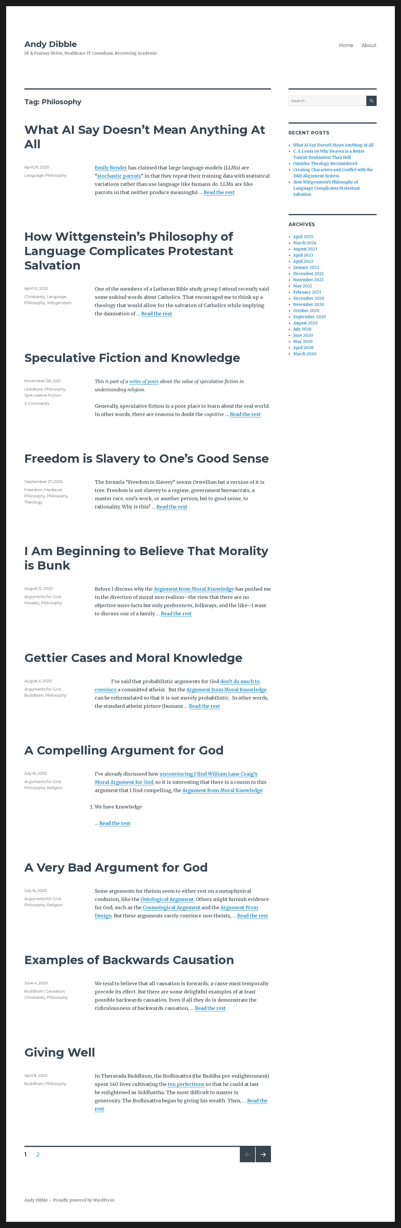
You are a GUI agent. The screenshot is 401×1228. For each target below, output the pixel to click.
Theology (33, 502)
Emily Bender (111, 168)
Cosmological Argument (172, 907)
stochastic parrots (119, 176)
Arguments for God (42, 596)
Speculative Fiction (42, 395)
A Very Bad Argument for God (116, 867)
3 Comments (36, 403)
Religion (55, 787)
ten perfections (186, 1084)
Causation (55, 991)
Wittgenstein (59, 302)
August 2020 (305, 323)
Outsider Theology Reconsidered (325, 163)
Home (346, 45)
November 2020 (308, 304)
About (369, 45)
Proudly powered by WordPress (83, 1200)
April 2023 (303, 255)
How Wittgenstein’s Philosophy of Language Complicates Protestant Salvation (128, 250)
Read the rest (219, 192)
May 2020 (303, 341)
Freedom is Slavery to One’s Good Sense (146, 458)
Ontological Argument (167, 899)
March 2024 (304, 242)
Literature (33, 389)
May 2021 (302, 286)
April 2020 (303, 347)
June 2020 (303, 335)
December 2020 (308, 298)
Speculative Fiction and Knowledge (132, 358)
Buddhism (34, 695)
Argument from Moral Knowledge (194, 589)
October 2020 (306, 310)
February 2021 (307, 292)
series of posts (144, 381)
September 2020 (309, 316)
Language (34, 175)
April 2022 (303, 261)
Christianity (34, 296)
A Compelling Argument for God (124, 750)
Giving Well (59, 1052)
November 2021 (308, 279)
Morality (31, 602)
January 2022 (306, 267)
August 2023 (305, 249)
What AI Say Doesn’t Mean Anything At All (333, 145)
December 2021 (308, 273)
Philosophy (56, 175)
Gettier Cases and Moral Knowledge (133, 658)
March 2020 (304, 353)
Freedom (33, 489)
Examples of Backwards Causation (129, 960)
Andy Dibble (50, 44)
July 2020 (302, 329)
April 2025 (303, 236)
